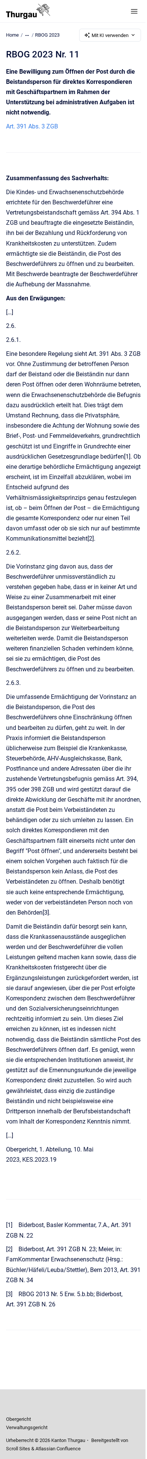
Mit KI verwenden (110, 35)
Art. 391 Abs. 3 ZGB (32, 126)
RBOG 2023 (47, 35)
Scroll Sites (18, 1448)
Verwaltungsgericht (26, 1427)
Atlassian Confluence (58, 1448)
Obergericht (18, 1419)
